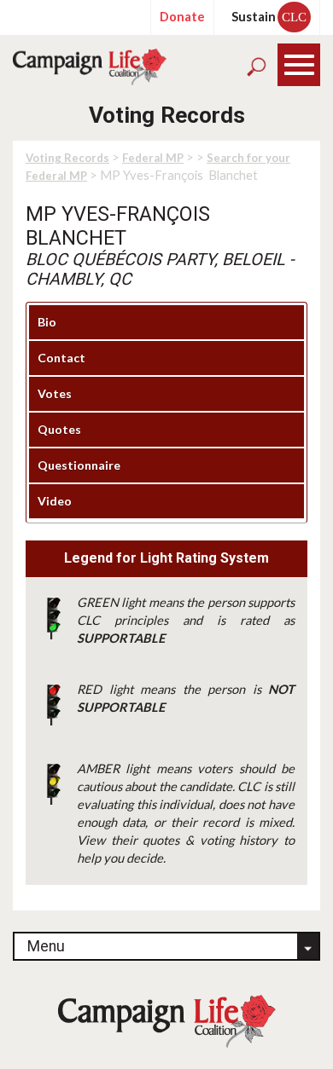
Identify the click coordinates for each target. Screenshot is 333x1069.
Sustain (269, 16)
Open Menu (299, 65)
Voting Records (67, 158)
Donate (182, 16)
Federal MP (153, 158)
